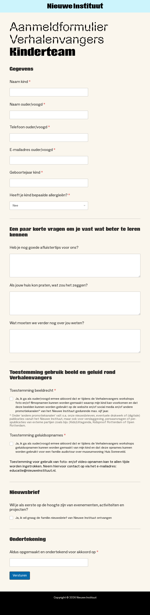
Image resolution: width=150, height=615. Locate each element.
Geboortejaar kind (26, 172)
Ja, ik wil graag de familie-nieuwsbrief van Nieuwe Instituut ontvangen (63, 518)
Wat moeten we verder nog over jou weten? (47, 323)
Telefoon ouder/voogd (30, 127)
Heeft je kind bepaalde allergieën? (40, 195)
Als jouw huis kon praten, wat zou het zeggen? (49, 285)
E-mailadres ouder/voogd (32, 150)
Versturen (20, 575)
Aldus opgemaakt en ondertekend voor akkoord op (54, 552)
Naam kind (20, 82)
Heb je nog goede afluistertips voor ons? (44, 247)
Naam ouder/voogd (27, 104)
